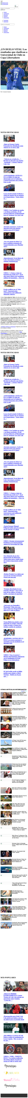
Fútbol (5, 12)
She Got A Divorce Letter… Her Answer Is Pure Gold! (19, 788)
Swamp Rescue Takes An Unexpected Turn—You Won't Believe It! (19, 860)
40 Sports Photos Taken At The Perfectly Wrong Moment (19, 916)
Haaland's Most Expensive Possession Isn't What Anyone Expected (19, 924)
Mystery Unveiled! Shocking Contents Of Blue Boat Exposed (19, 868)
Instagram (6, 21)
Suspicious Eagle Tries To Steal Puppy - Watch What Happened (19, 757)
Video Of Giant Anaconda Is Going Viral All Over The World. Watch (19, 733)
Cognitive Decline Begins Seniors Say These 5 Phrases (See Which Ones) (19, 694)
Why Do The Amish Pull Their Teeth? (18, 852)
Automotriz (6, 13)
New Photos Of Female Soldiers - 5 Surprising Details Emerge (18, 821)
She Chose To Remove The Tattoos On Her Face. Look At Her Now (19, 837)
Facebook (6, 20)
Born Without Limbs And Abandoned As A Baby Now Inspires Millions (19, 749)
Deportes (6, 15)
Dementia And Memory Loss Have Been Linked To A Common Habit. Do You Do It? (19, 718)
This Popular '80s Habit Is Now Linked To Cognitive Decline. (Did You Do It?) (19, 725)
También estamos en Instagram (8, 326)
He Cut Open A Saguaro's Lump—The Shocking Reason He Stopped (19, 781)
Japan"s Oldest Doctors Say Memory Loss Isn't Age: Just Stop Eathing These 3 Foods (19, 702)
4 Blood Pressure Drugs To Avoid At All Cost (19, 709)
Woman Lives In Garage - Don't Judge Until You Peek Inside (19, 844)
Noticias (5, 16)
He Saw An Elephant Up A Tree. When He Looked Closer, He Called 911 (19, 773)
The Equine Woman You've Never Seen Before (19, 796)
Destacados (6, 17)
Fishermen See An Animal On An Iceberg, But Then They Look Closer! (19, 765)
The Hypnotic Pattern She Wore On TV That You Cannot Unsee (19, 900)
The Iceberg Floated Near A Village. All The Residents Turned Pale (19, 884)
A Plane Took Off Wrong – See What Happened (19, 741)
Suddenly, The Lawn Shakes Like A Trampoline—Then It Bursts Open (19, 829)
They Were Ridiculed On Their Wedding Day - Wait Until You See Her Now (19, 908)
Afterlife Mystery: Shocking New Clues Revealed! (18, 892)
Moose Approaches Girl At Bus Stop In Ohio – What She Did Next (19, 876)
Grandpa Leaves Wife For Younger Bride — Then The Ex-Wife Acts (19, 813)
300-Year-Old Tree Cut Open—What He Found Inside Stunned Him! (18, 805)
